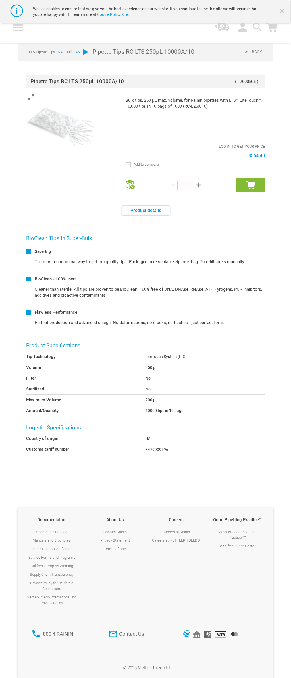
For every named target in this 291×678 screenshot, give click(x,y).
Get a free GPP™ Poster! (237, 546)
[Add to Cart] (250, 185)
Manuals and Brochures (52, 540)
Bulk (69, 52)
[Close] (282, 11)
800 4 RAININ (58, 634)
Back (257, 51)
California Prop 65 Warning (52, 566)
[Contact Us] (113, 634)
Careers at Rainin (176, 532)
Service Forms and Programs (51, 557)
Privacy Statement (115, 540)
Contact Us (131, 634)
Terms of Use (115, 549)
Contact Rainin (115, 532)
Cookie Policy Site (112, 14)
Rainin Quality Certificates (51, 549)
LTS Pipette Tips (42, 52)
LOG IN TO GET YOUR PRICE (242, 146)
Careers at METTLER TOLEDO (176, 540)
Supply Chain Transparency (52, 574)
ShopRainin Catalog (51, 532)
